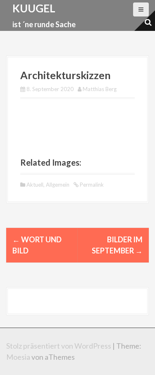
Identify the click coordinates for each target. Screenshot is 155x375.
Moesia (18, 356)
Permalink (91, 184)
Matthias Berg (100, 89)
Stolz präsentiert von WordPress (58, 345)
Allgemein (57, 184)
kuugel (33, 8)
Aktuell (34, 184)
